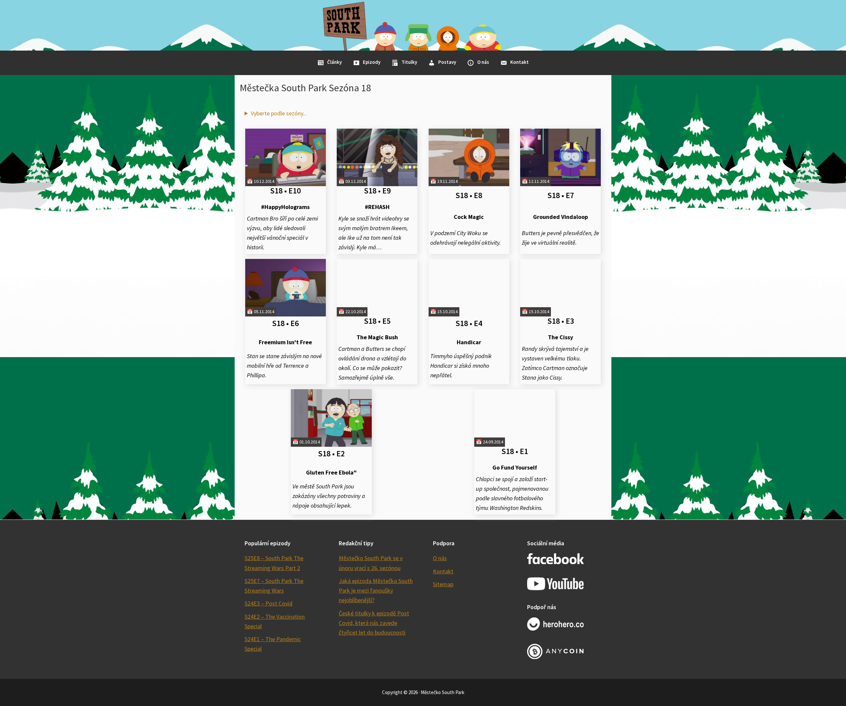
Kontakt (443, 571)
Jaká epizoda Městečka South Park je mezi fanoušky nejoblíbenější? (376, 590)
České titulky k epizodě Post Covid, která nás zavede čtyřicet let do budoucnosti (374, 623)
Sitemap (443, 584)
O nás (440, 558)
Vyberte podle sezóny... (279, 113)
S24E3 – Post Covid (268, 603)
